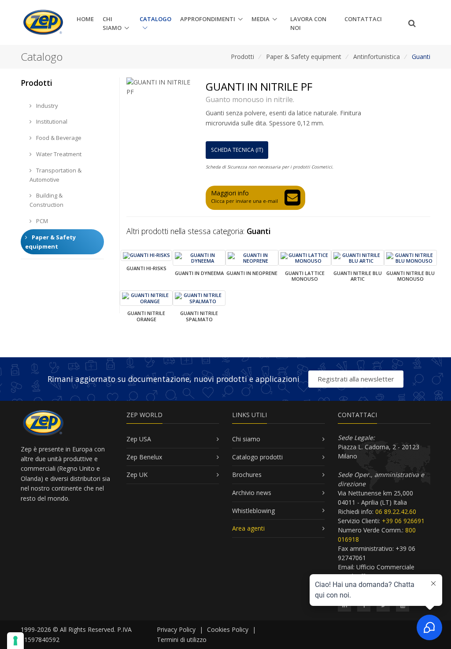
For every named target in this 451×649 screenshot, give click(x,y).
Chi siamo (112, 23)
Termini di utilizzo (182, 639)
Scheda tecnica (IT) (237, 150)
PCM (41, 221)
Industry (46, 106)
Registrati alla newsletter (356, 378)
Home (85, 19)
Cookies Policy (227, 629)
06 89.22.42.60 (395, 511)
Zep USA (138, 439)
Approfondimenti (207, 19)
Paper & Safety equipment (303, 56)
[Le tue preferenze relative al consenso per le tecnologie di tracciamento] (15, 640)
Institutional (51, 121)
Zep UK (137, 474)
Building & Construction (46, 200)
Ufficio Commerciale (385, 567)
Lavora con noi (308, 23)
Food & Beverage (58, 138)
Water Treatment (58, 154)
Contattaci (363, 19)
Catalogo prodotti (257, 457)
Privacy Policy (176, 629)
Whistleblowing (253, 510)
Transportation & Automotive (55, 174)
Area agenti (248, 528)
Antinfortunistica (376, 56)
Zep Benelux (144, 457)
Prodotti (242, 56)
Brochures (247, 474)
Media (260, 19)
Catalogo (155, 19)
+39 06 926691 (403, 521)
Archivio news (251, 492)
